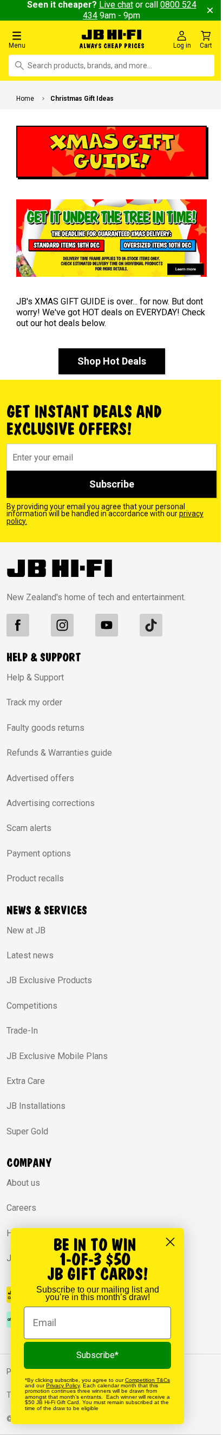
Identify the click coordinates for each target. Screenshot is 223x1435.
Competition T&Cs (147, 1380)
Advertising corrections (50, 803)
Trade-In (22, 1030)
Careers (21, 1208)
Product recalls (35, 878)
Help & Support (35, 677)
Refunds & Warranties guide (59, 753)
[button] (38, 39)
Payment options (38, 853)
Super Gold (27, 1131)
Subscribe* (97, 1355)
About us (23, 1183)
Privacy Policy (63, 1385)
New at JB (25, 930)
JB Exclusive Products (49, 980)
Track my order (34, 702)
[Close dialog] (170, 1241)
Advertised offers (40, 778)
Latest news (30, 955)
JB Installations (35, 1106)
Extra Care (25, 1081)
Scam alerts (28, 828)
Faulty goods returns (45, 728)
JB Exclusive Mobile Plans (57, 1056)
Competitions (31, 1006)
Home (25, 98)
